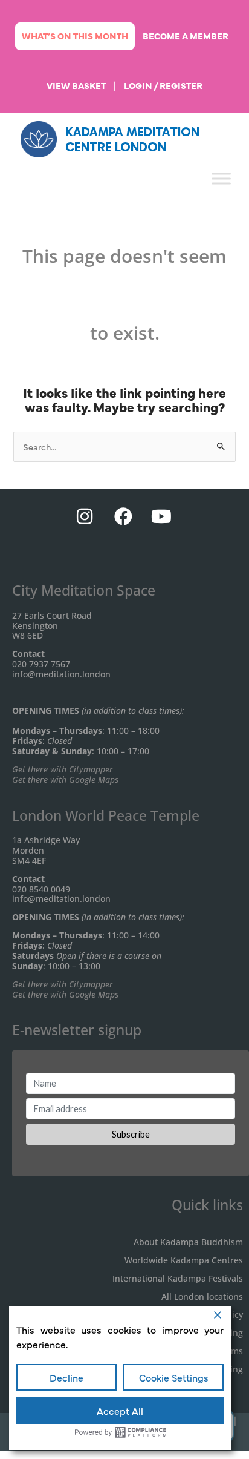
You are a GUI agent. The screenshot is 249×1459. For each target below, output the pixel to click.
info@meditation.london (61, 674)
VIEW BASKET (76, 85)
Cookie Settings (174, 1377)
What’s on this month (75, 36)
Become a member (185, 36)
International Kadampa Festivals (177, 1278)
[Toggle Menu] (221, 178)
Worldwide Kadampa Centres (183, 1260)
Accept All (120, 1410)
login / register (163, 85)
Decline (66, 1377)
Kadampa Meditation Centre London (132, 139)
